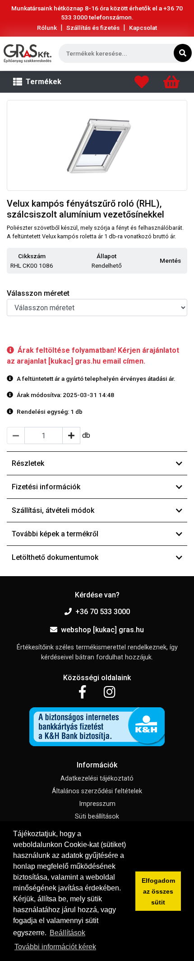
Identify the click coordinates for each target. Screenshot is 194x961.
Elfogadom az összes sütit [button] (158, 891)
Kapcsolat (143, 27)
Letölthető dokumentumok (55, 557)
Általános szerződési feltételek (97, 791)
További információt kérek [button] (55, 947)
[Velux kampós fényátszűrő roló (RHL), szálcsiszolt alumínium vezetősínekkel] (97, 145)
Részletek (28, 463)
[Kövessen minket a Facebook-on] (82, 692)
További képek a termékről (55, 534)
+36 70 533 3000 (102, 611)
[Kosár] (171, 84)
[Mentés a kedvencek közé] (183, 261)
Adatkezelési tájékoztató (97, 778)
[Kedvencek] (141, 84)
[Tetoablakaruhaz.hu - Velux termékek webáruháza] (27, 53)
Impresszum (97, 804)
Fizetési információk (46, 487)
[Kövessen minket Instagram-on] (109, 692)
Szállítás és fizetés (93, 27)
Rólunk (47, 27)
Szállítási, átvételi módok (53, 510)
